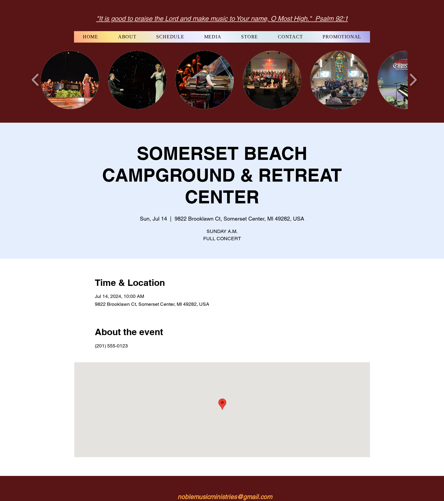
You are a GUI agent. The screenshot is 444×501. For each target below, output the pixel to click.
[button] (70, 80)
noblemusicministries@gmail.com (225, 496)
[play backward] (35, 79)
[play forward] (413, 79)
